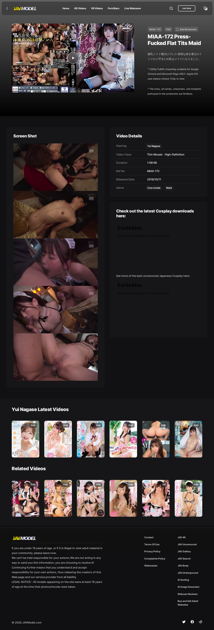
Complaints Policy (154, 558)
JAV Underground (188, 572)
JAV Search (184, 558)
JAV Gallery (184, 551)
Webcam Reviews (188, 594)
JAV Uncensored (187, 544)
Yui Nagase (153, 146)
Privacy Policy (152, 551)
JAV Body (183, 565)
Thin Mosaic (154, 154)
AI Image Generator (189, 586)
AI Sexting (183, 579)
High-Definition (173, 154)
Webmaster (150, 565)
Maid (169, 187)
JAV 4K (182, 537)
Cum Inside (153, 187)
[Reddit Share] (200, 621)
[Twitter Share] (184, 621)
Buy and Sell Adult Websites (188, 603)
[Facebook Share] (192, 621)
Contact (148, 537)
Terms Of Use (151, 544)
